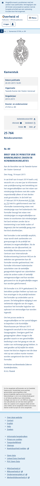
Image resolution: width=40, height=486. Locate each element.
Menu (34, 18)
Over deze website (14, 417)
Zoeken (10, 429)
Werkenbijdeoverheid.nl (17, 477)
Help (9, 426)
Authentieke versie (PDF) (25, 119)
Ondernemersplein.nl (16, 474)
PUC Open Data (13, 461)
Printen (20, 127)
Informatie (15, 123)
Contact (10, 420)
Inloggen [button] (6, 24)
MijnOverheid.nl (13, 468)
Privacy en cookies (14, 439)
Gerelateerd (29, 123)
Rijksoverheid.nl (13, 471)
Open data (11, 455)
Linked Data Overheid (16, 458)
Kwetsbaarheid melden (16, 448)
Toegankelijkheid (14, 442)
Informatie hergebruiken (17, 436)
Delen (31, 127)
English (10, 423)
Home (4, 31)
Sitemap (10, 445)
